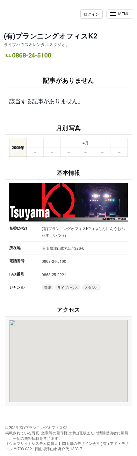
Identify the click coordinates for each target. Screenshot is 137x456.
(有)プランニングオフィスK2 (50, 35)
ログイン (91, 14)
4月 (86, 142)
